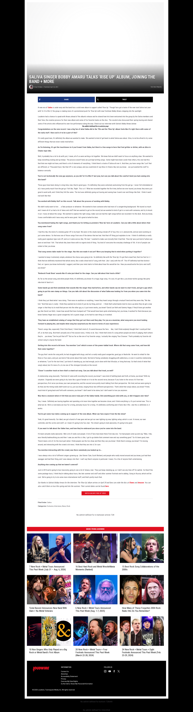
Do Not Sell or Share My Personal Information (77, 684)
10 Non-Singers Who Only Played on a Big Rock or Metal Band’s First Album (48, 651)
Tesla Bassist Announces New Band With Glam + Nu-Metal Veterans (48, 609)
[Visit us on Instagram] (106, 671)
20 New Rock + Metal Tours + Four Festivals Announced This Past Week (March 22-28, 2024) (92, 652)
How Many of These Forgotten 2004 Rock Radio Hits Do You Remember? (141, 609)
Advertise (64, 674)
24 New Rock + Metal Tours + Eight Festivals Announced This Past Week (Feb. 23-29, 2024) (141, 652)
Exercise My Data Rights (69, 681)
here (107, 486)
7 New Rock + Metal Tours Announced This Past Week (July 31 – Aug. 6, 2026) (47, 568)
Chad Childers (38, 87)
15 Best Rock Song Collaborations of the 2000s (140, 568)
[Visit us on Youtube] (110, 671)
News (64, 506)
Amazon (141, 482)
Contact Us (65, 671)
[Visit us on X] (119, 671)
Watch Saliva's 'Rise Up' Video (95, 493)
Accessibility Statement (69, 676)
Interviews (57, 506)
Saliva (50, 107)
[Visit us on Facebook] (115, 671)
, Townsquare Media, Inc (52, 690)
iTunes (131, 482)
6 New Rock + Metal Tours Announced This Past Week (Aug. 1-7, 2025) (93, 609)
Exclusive (50, 506)
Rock (68, 506)
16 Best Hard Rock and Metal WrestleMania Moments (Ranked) (95, 568)
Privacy (63, 679)
